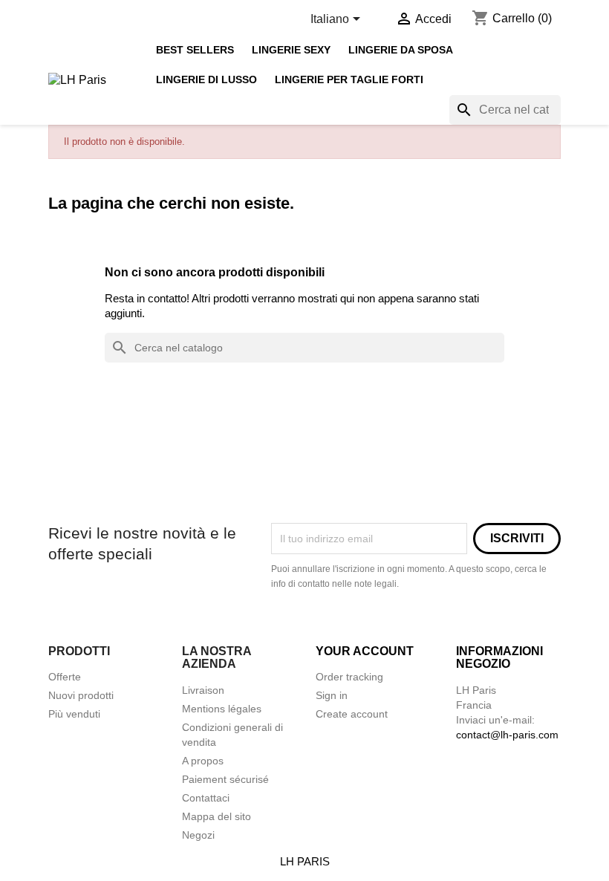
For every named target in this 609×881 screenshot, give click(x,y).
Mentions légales (221, 709)
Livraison (203, 690)
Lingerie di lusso (206, 79)
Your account (365, 651)
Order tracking (349, 677)
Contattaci (205, 798)
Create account (352, 714)
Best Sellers (195, 50)
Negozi (198, 835)
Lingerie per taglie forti (349, 79)
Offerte (64, 677)
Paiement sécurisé (225, 779)
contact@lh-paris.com (507, 735)
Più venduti (74, 714)
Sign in (332, 695)
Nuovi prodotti (81, 695)
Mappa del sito (216, 816)
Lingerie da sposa (400, 50)
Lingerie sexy (291, 50)
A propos (203, 761)
